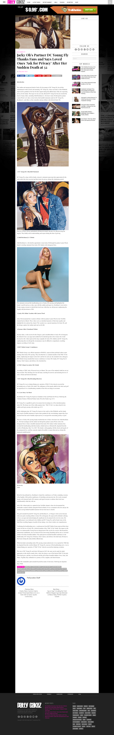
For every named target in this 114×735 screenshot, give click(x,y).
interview (93, 710)
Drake (94, 715)
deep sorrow (32, 568)
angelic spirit (28, 567)
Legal (79, 694)
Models (85, 706)
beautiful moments (37, 567)
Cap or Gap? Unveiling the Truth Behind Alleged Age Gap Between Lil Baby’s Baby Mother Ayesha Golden (56, 593)
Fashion (62, 2)
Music (83, 726)
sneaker (75, 717)
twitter (88, 726)
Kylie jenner (90, 722)
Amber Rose (89, 708)
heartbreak (23, 570)
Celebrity (81, 713)
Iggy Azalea (84, 724)
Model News (80, 706)
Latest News (36, 2)
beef (89, 710)
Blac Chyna (87, 713)
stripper (89, 719)
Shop (76, 2)
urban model (76, 715)
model (74, 706)
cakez (81, 715)
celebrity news (87, 715)
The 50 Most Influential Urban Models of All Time (56, 715)
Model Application (37, 694)
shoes (89, 724)
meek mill (78, 724)
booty (93, 726)
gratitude (63, 568)
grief (19, 570)
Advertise (70, 2)
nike (74, 724)
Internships (70, 694)
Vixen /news (84, 722)
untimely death (21, 572)
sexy (84, 708)
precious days (40, 570)
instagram (91, 706)
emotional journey (47, 568)
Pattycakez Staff (23, 71)
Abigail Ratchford (77, 719)
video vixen (75, 710)
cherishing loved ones (23, 568)
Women (79, 717)
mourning (33, 570)
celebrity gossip (77, 726)
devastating (39, 568)
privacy (46, 570)
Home (28, 2)
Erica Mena (75, 728)
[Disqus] (43, 621)
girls (74, 708)
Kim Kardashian (82, 710)
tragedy (65, 570)
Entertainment (47, 2)
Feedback (49, 694)
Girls (55, 2)
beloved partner (46, 567)
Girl (94, 708)
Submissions (59, 694)
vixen (84, 719)
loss (29, 570)
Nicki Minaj (79, 708)
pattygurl (75, 713)
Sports (81, 728)
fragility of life (56, 568)
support (60, 570)
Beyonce (84, 717)
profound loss (53, 570)
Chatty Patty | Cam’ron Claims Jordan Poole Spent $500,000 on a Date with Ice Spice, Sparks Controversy (28, 593)
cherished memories (56, 567)
